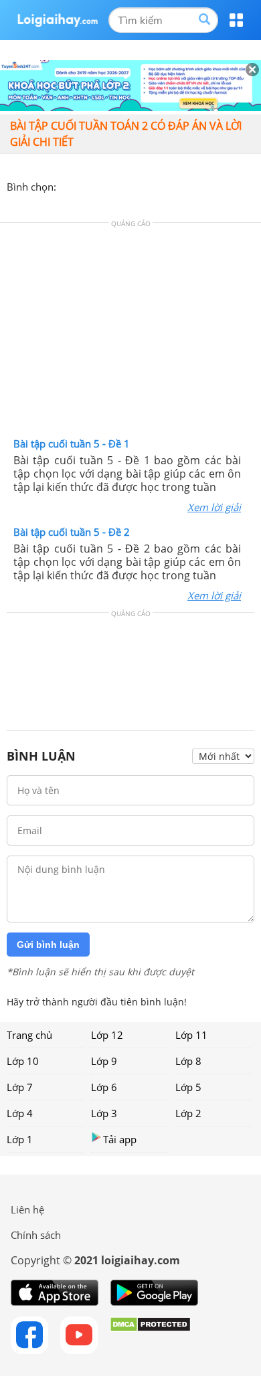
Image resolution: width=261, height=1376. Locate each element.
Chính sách (36, 1235)
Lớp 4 (20, 1113)
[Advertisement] (130, 333)
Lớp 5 (188, 1087)
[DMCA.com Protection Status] (150, 1335)
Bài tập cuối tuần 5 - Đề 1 (71, 443)
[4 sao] (115, 185)
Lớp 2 (188, 1113)
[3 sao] (99, 185)
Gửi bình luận (48, 944)
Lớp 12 (107, 1035)
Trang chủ (29, 1035)
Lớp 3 (104, 1113)
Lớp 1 (20, 1139)
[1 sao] (67, 185)
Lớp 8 (188, 1061)
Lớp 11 (191, 1035)
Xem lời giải (214, 507)
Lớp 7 (20, 1087)
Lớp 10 (23, 1061)
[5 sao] (131, 185)
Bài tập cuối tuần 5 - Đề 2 (71, 531)
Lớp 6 (104, 1087)
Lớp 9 (104, 1061)
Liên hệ (27, 1209)
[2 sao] (83, 185)
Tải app (120, 1139)
